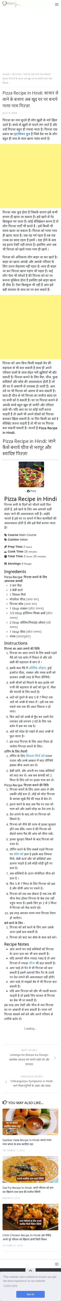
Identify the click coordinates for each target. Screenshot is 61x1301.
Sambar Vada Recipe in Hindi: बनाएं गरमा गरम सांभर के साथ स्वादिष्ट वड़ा (27, 1142)
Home (6, 74)
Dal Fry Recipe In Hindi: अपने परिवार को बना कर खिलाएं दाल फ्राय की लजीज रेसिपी (28, 1190)
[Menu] (57, 4)
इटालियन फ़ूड (22, 134)
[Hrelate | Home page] (14, 4)
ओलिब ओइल (37, 667)
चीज (32, 963)
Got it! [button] (30, 1294)
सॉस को (19, 854)
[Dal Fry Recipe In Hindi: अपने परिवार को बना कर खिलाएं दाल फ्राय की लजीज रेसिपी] (30, 1169)
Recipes (16, 74)
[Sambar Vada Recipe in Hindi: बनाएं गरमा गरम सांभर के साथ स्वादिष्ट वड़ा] (30, 1122)
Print (33, 491)
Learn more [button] (10, 1285)
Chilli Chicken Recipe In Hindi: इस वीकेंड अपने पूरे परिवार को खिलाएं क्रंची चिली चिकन (27, 1237)
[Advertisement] (30, 41)
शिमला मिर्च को (35, 755)
